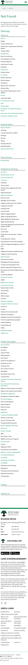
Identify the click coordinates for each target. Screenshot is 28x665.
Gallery (3, 328)
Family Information (8, 341)
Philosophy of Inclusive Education (10, 262)
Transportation (5, 54)
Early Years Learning (6, 277)
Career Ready (4, 290)
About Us (4, 35)
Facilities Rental (5, 72)
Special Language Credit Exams (9, 425)
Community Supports (7, 274)
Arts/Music (4, 183)
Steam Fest (4, 428)
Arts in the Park (5, 345)
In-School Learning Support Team (10, 265)
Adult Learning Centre (7, 177)
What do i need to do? (7, 418)
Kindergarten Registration (8, 394)
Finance (3, 38)
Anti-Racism (4, 83)
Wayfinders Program (6, 330)
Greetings (3, 130)
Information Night (6, 98)
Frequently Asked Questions (9, 423)
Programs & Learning (9, 169)
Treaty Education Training (8, 239)
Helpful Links (4, 333)
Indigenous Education (7, 195)
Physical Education (6, 192)
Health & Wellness (6, 322)
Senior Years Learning (7, 285)
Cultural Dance (5, 376)
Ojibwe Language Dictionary (9, 216)
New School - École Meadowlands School (12, 113)
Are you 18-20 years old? (8, 420)
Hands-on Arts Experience (8, 361)
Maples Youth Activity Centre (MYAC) (11, 391)
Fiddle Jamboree (5, 355)
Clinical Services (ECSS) (7, 259)
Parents (3, 95)
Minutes (3, 138)
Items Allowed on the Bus (8, 59)
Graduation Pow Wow (7, 206)
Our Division (4, 75)
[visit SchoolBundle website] (13, 660)
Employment (4, 468)
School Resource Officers (8, 460)
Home (3, 8)
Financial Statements (7, 44)
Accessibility (4, 463)
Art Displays (4, 347)
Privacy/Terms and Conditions (9, 449)
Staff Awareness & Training (8, 465)
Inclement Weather (6, 61)
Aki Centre (4, 172)
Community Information (7, 101)
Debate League (5, 296)
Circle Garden (4, 232)
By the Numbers (5, 80)
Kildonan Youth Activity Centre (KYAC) (11, 388)
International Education (7, 455)
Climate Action (5, 185)
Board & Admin (7, 124)
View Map (3, 524)
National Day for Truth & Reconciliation (12, 241)
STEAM (3, 280)
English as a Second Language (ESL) (10, 452)
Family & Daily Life (6, 325)
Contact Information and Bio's (9, 133)
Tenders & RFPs (5, 51)
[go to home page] (7, 2)
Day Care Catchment (7, 56)
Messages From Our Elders (8, 200)
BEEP (2, 433)
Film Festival (4, 358)
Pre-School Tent (5, 366)
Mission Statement (6, 77)
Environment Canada (7, 64)
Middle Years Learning (7, 282)
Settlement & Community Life (9, 312)
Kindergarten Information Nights (10, 396)
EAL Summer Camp (6, 436)
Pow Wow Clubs (5, 208)
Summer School (5, 441)
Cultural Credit (5, 211)
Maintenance (4, 69)
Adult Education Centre (7, 175)
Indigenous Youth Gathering (9, 254)
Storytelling (4, 371)
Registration (4, 412)
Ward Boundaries (5, 146)
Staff (2, 103)
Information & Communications (10, 471)
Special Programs (5, 404)
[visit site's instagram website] (5, 603)
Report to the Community (8, 85)
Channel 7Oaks (5, 353)
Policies (3, 141)
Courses (3, 309)
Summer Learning (6, 431)
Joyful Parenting (5, 407)
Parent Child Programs (7, 402)
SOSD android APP (15, 553)
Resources (4, 409)
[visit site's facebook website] (2, 603)
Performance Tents (6, 363)
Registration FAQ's (6, 447)
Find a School (6, 157)
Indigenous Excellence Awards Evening (11, 251)
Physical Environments (7, 473)
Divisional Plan (5, 88)
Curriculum (4, 180)
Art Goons (3, 350)
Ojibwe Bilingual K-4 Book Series (10, 219)
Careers (4, 484)
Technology (4, 457)
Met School (4, 293)
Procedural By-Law (6, 143)
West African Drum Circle (8, 374)
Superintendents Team (7, 149)
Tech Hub (3, 298)
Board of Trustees (6, 127)
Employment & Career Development (11, 317)
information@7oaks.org (18, 532)
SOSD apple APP (5, 553)
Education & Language (7, 314)
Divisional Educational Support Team (11, 267)
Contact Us (4, 306)
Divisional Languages (7, 301)
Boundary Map (5, 160)
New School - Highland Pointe (9, 116)
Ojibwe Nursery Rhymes (7, 222)
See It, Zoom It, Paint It (7, 369)
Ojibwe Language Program (8, 214)
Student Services (5, 257)
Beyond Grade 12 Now (7, 288)
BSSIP (2, 249)
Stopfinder (4, 67)
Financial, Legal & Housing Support (10, 320)
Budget (3, 41)
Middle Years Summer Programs (10, 439)
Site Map (18, 654)
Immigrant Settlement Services (9, 304)
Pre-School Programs (6, 399)
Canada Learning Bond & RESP (9, 415)
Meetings (3, 135)
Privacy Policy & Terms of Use (7, 654)
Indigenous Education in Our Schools (11, 203)
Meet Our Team (5, 198)
